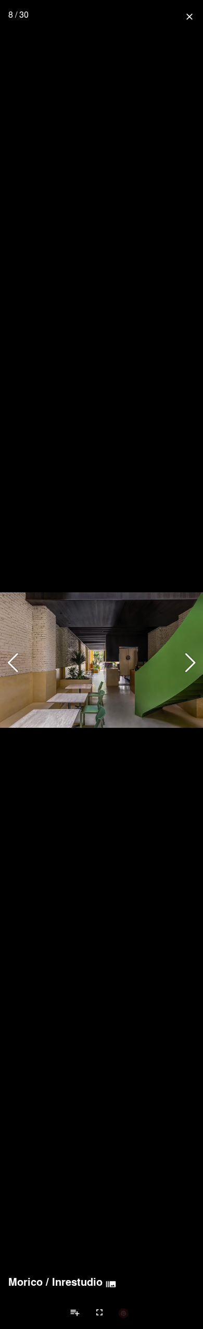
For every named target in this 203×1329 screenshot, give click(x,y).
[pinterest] (123, 1313)
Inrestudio (77, 1281)
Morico (25, 1281)
